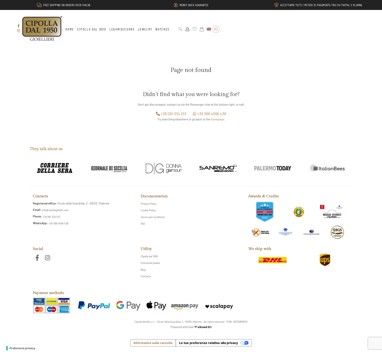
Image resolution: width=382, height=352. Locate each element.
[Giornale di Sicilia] (109, 168)
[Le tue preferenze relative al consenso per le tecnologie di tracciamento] (20, 348)
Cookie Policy (148, 210)
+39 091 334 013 (173, 113)
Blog (143, 269)
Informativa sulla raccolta (153, 343)
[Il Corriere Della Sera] (55, 168)
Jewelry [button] (145, 29)
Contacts (146, 276)
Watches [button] (162, 29)
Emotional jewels (150, 262)
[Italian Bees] (327, 168)
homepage (217, 119)
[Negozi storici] (333, 212)
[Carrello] (202, 29)
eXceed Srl (204, 327)
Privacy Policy (148, 203)
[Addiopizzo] (260, 232)
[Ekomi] (299, 212)
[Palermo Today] (273, 168)
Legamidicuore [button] (122, 29)
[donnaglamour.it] (164, 168)
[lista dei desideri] (194, 29)
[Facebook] (18, 26)
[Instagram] (18, 30)
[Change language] (209, 29)
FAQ (143, 223)
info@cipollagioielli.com (55, 210)
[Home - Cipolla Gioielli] (42, 28)
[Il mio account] (187, 29)
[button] (180, 29)
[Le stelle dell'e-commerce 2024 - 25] (264, 211)
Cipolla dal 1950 (91, 29)
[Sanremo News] (218, 168)
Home (69, 29)
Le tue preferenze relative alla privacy (208, 343)
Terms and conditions (153, 217)
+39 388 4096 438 (211, 113)
